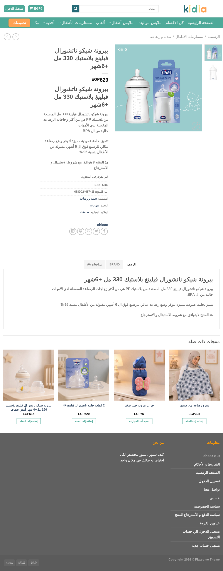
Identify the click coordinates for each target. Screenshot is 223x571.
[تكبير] (196, 126)
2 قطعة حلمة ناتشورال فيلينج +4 (84, 405)
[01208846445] (36, 23)
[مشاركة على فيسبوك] (104, 231)
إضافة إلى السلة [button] (194, 421)
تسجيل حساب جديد (206, 545)
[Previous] (194, 88)
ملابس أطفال (122, 22)
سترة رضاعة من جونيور (194, 405)
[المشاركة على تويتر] (96, 231)
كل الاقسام (175, 22)
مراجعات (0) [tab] (94, 264)
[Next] (119, 88)
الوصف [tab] (131, 264)
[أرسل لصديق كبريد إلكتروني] (88, 231)
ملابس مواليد (150, 22)
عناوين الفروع (210, 523)
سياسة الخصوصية (207, 506)
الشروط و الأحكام (207, 464)
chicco (84, 212)
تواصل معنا (212, 489)
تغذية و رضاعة (160, 37)
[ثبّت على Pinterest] (80, 231)
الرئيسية (214, 37)
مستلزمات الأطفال (76, 22)
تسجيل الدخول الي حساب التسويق (201, 534)
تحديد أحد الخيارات (139, 421)
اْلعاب (100, 22)
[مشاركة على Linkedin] (72, 231)
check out (211, 456)
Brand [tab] (115, 264)
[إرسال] (75, 8)
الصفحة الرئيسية (201, 22)
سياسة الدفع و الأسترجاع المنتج (197, 515)
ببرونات (94, 205)
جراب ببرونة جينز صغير (139, 405)
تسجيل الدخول (209, 481)
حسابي (215, 498)
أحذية (50, 22)
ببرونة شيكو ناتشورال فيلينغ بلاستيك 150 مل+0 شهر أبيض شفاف (28, 407)
